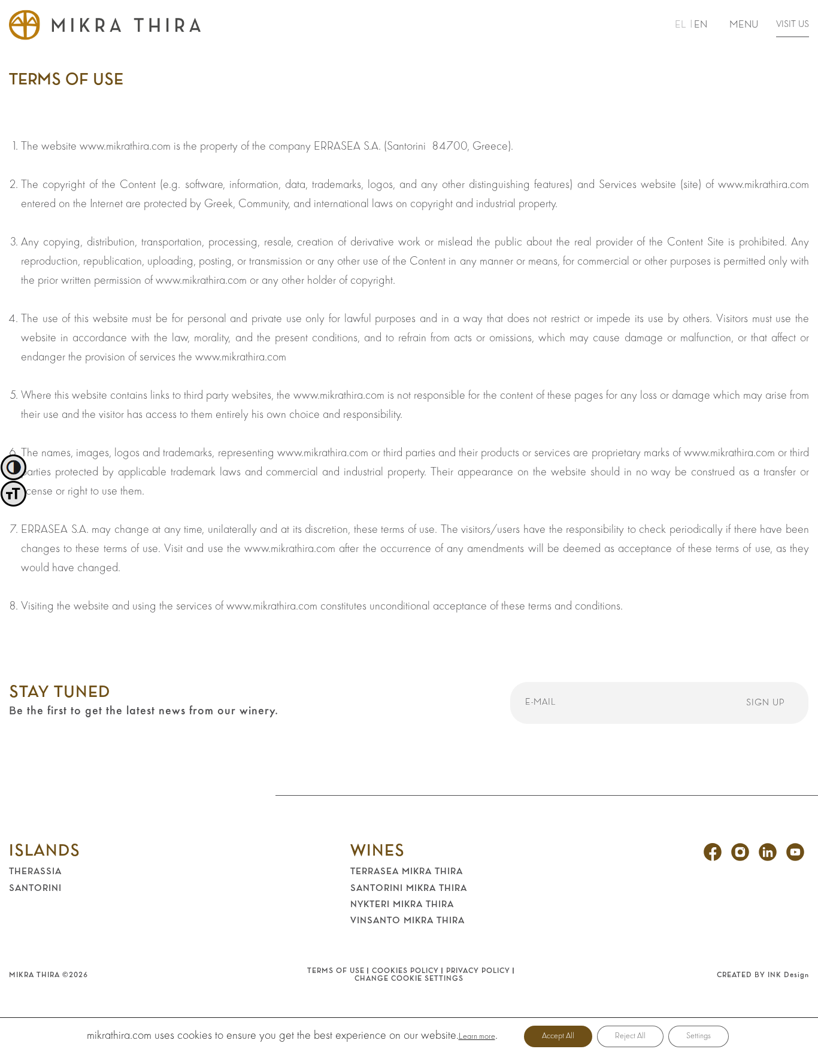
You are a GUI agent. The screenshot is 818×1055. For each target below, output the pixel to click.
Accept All (558, 1036)
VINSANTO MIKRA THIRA (407, 921)
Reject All (630, 1036)
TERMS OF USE (336, 971)
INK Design (788, 975)
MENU (743, 25)
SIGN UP (765, 703)
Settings (698, 1036)
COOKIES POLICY (405, 971)
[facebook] (713, 858)
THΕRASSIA (35, 872)
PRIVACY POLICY (478, 971)
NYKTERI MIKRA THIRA (402, 905)
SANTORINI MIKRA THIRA (408, 888)
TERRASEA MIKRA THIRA (406, 872)
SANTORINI (35, 888)
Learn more (477, 1036)
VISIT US (792, 24)
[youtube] (795, 858)
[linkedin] (768, 858)
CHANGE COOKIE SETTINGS (409, 979)
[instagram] (740, 858)
